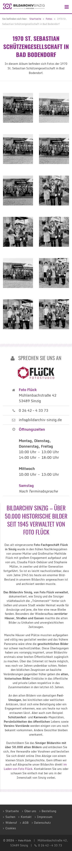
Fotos (49, 19)
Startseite (35, 19)
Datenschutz (42, 823)
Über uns (30, 811)
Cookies (10, 828)
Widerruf (11, 823)
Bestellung (49, 811)
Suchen (10, 817)
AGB (25, 823)
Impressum (44, 817)
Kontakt (26, 817)
